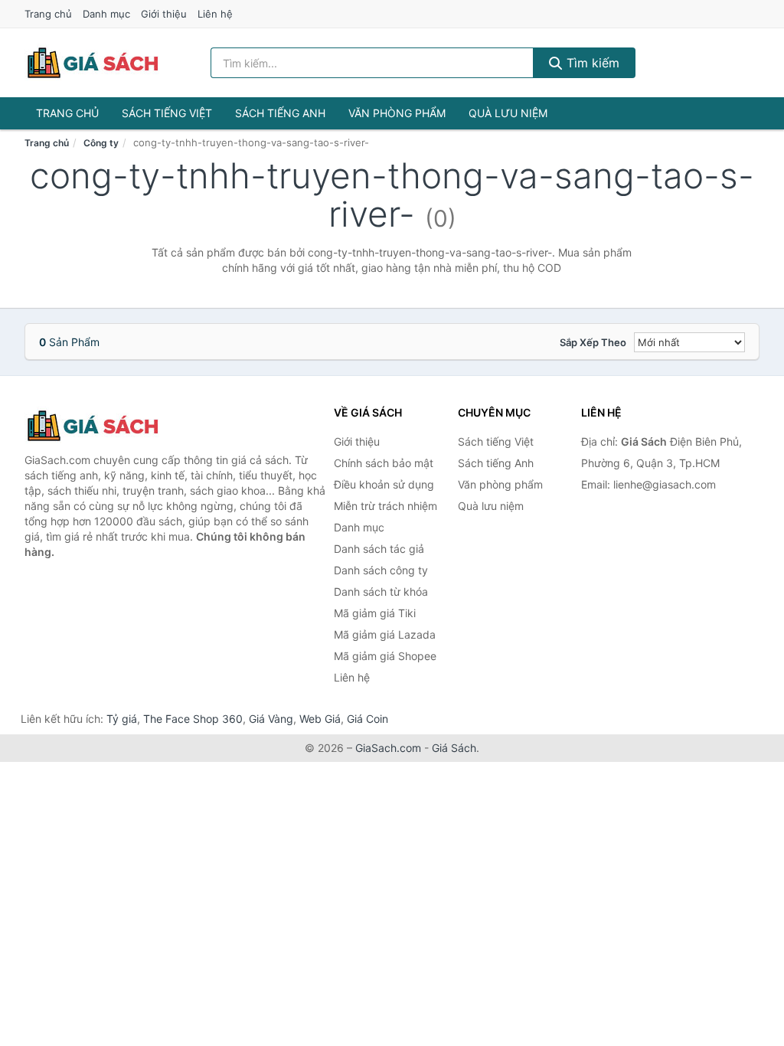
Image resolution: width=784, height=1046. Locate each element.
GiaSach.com (388, 747)
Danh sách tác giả (379, 548)
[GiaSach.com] (92, 63)
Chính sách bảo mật (383, 462)
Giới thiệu (164, 14)
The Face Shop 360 (193, 718)
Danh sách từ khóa (381, 591)
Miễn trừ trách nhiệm (385, 505)
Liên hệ (215, 14)
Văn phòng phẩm (397, 112)
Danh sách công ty (381, 570)
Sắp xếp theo (593, 342)
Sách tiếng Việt (167, 112)
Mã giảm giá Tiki (375, 612)
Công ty (101, 143)
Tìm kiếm (591, 62)
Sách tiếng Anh (280, 112)
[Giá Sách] (101, 426)
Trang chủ (48, 14)
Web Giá (320, 718)
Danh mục (106, 14)
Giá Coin (367, 718)
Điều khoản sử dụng (384, 484)
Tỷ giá (121, 718)
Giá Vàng (271, 718)
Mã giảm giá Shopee (385, 655)
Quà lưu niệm (508, 112)
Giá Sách (454, 747)
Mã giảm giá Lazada (385, 634)
